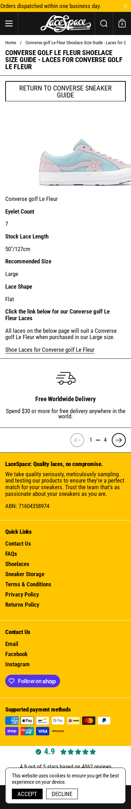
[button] (104, 23)
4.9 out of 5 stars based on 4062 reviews (65, 766)
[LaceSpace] (65, 23)
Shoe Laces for (49, 349)
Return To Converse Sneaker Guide (65, 91)
